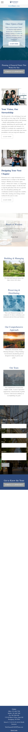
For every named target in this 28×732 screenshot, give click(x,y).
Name (3, 422)
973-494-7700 (16, 711)
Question (3, 451)
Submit (5, 465)
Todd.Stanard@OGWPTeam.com (14, 727)
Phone (3, 442)
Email (3, 432)
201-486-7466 (16, 713)
